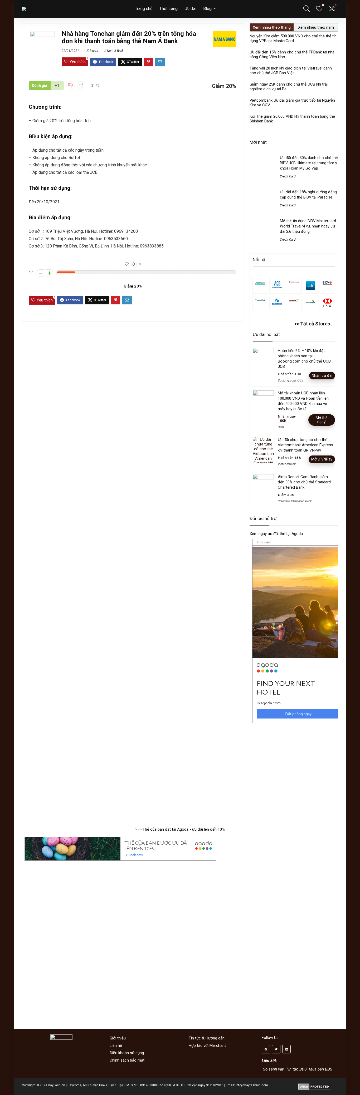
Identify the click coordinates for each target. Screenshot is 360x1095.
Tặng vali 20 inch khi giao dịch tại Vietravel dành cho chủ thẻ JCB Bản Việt (291, 70)
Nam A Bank (115, 51)
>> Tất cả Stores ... (314, 323)
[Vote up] (49, 272)
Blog (207, 8)
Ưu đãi (190, 8)
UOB (281, 427)
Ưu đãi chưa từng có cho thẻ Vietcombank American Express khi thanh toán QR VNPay (305, 445)
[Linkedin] (286, 1049)
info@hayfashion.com (252, 1085)
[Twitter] (276, 1049)
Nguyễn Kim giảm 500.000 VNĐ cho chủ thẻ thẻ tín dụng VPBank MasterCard (293, 38)
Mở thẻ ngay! (322, 420)
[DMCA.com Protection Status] (314, 1085)
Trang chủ (144, 8)
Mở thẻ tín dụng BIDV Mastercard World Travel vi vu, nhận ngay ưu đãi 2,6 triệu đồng (308, 226)
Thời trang (168, 8)
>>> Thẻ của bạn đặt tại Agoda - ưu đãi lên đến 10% (180, 829)
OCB (300, 380)
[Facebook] (266, 1049)
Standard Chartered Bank (295, 501)
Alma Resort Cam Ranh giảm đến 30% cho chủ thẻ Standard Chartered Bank (304, 482)
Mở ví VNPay (321, 459)
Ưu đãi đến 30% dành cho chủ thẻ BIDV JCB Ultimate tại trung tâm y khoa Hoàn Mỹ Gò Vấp (309, 163)
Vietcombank (287, 464)
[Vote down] (40, 272)
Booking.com (287, 380)
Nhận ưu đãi (322, 375)
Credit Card (288, 176)
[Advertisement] (293, 772)
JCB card (92, 51)
